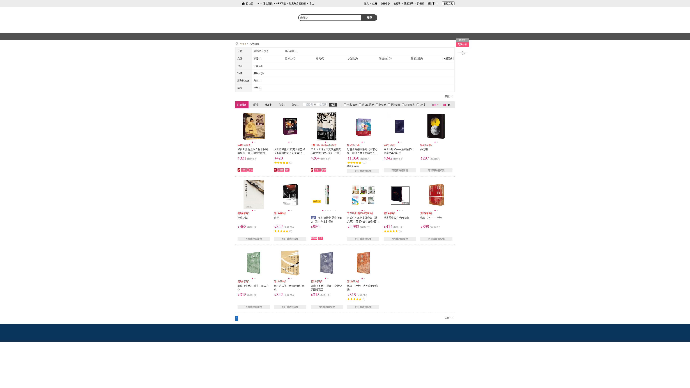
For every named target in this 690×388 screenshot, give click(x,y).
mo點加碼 (352, 104)
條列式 (450, 105)
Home (243, 43)
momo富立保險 (265, 3)
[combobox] (329, 18)
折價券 (420, 3)
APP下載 (281, 3)
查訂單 (397, 3)
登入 (366, 3)
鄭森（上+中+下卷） (431, 217)
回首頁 (249, 3)
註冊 (374, 3)
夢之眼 (424, 149)
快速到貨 (395, 104)
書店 (311, 3)
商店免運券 (368, 104)
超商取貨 (410, 104)
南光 (276, 217)
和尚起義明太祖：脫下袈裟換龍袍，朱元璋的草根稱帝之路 (253, 153)
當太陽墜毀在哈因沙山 (396, 217)
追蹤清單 (408, 3)
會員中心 (385, 3)
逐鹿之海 (243, 217)
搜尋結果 (254, 43)
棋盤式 (445, 105)
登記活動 (448, 3)
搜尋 (369, 17)
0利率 (423, 104)
